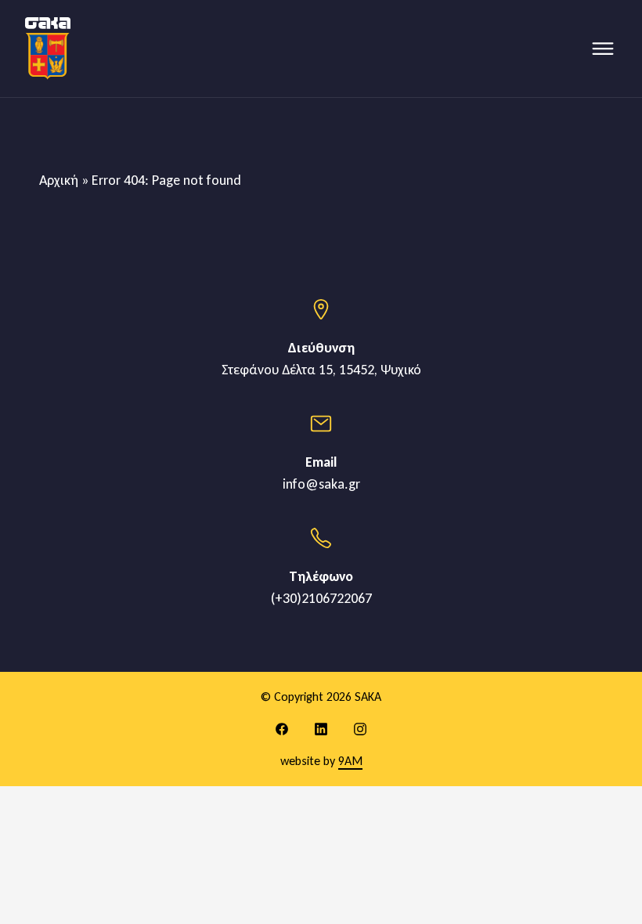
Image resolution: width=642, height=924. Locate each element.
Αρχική (58, 180)
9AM (350, 760)
